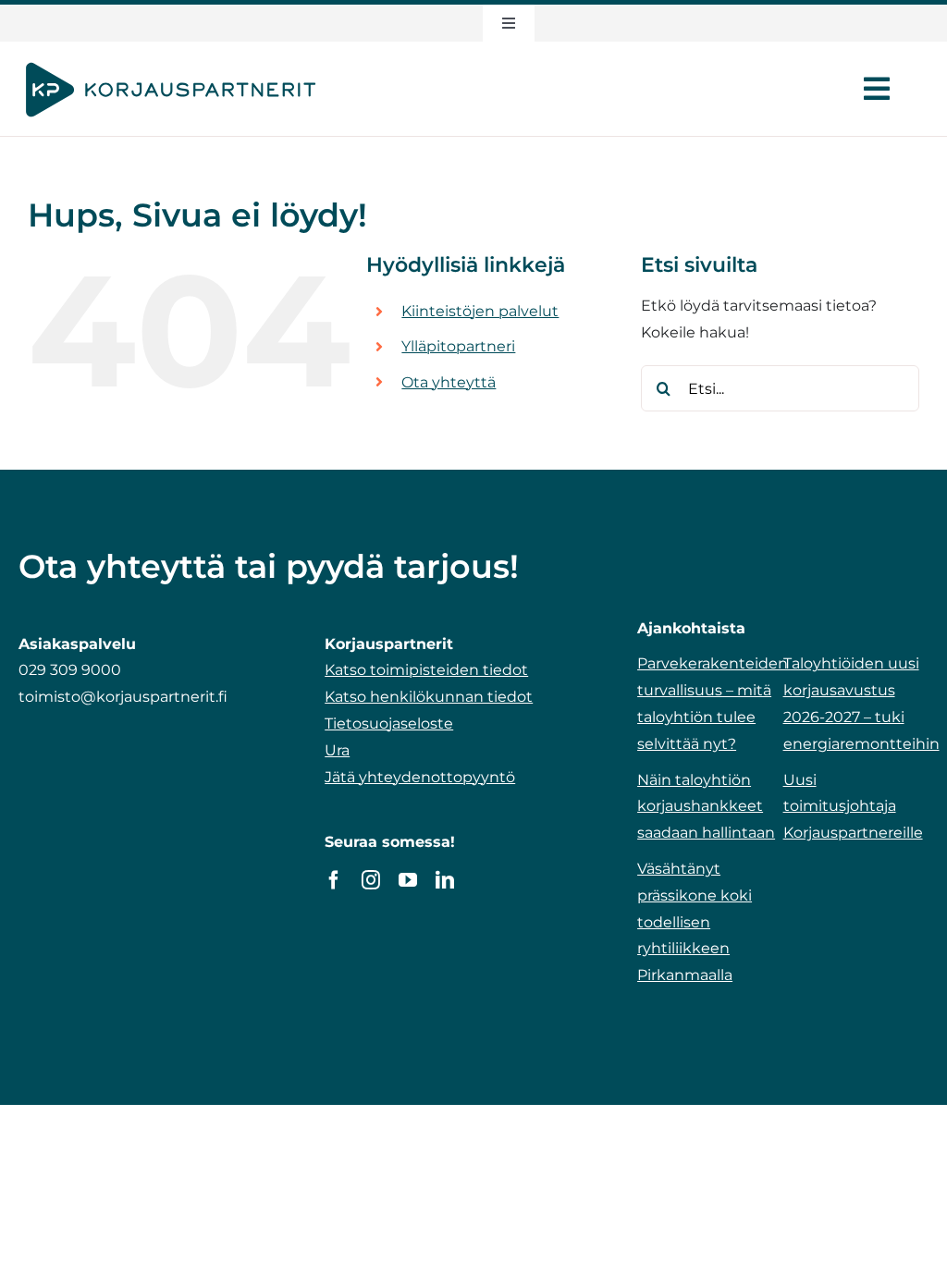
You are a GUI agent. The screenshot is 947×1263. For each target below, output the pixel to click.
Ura (337, 750)
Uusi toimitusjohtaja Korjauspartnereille (853, 806)
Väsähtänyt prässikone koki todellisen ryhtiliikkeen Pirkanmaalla (694, 922)
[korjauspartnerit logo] (170, 62)
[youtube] (408, 880)
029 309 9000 (69, 670)
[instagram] (371, 880)
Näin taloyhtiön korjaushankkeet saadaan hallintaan (706, 806)
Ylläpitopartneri (458, 346)
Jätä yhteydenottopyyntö (420, 777)
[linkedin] (445, 880)
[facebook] (334, 880)
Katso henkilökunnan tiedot (429, 696)
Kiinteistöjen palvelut (480, 311)
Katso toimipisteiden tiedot (426, 670)
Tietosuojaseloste (389, 723)
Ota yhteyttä (448, 382)
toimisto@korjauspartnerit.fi (123, 696)
